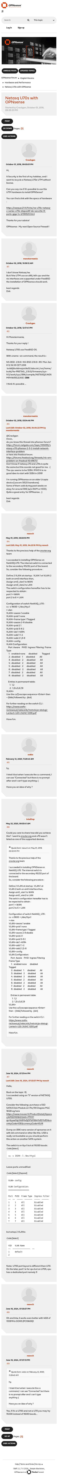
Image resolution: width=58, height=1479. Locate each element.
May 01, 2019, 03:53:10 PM (18, 538)
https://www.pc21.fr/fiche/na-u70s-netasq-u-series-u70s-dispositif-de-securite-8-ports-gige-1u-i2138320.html (28, 211)
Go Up (7, 1436)
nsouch (30, 534)
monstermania (30, 259)
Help (17, 1464)
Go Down (7, 128)
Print (7, 121)
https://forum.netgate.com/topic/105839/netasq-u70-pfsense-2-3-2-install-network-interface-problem (28, 448)
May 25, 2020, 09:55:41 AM (18, 824)
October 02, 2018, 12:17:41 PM (19, 328)
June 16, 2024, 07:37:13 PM (18, 1360)
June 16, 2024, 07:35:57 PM (18, 1309)
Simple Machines (37, 1469)
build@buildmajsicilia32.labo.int (23, 368)
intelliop (30, 819)
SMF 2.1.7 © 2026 (20, 1469)
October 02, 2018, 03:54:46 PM (20, 421)
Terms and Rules (27, 1464)
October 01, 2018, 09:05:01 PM (19, 164)
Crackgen (30, 160)
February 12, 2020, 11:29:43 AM (20, 759)
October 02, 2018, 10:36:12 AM (19, 263)
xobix (30, 755)
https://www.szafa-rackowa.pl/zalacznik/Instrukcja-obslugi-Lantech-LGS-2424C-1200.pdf (27, 710)
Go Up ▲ (39, 1464)
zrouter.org (45, 551)
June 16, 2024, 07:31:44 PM (18, 1074)
